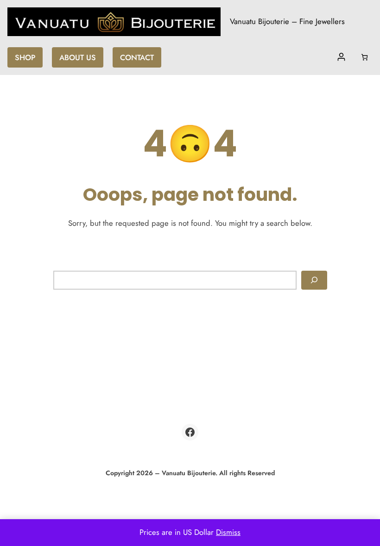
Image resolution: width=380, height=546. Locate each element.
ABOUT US (77, 57)
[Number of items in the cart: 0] (364, 57)
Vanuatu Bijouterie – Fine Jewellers (287, 21)
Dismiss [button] (228, 532)
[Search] (314, 280)
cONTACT (137, 57)
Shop (25, 57)
